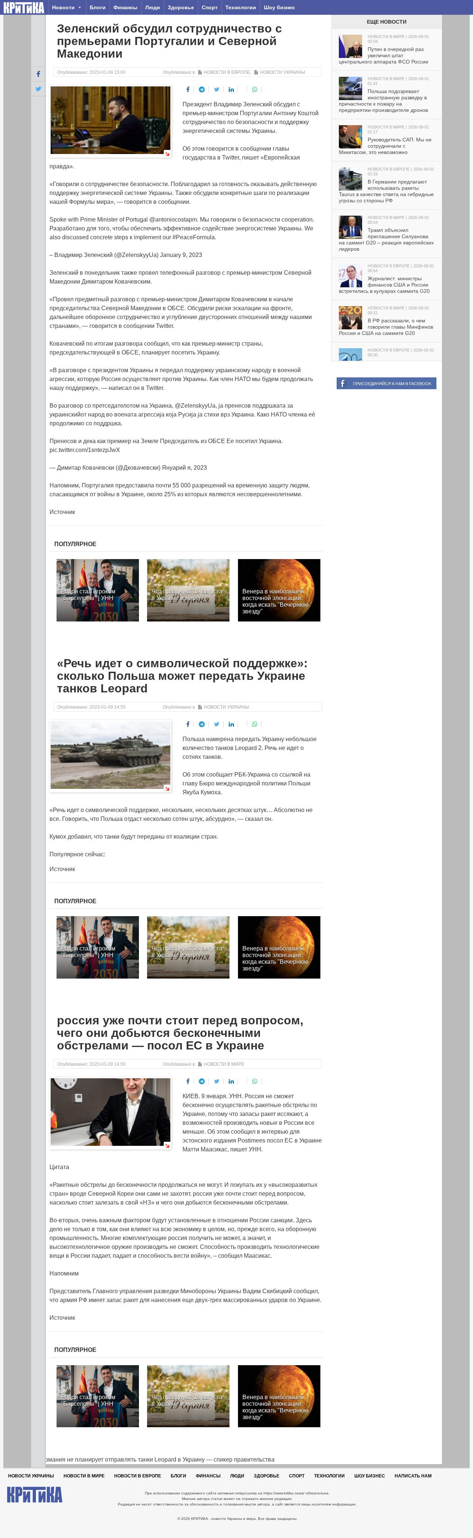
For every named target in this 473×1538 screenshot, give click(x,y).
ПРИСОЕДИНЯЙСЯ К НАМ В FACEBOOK (392, 383)
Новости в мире (224, 1064)
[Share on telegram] (202, 89)
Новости (63, 7)
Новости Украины (282, 72)
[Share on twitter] (217, 89)
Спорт (210, 7)
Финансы (125, 7)
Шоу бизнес (279, 7)
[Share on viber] (243, 89)
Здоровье (181, 7)
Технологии (240, 7)
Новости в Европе (227, 72)
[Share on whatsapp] (255, 89)
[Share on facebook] (188, 89)
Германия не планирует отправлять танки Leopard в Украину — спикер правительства (153, 1459)
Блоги (98, 7)
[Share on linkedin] (231, 89)
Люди (152, 7)
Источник (62, 512)
